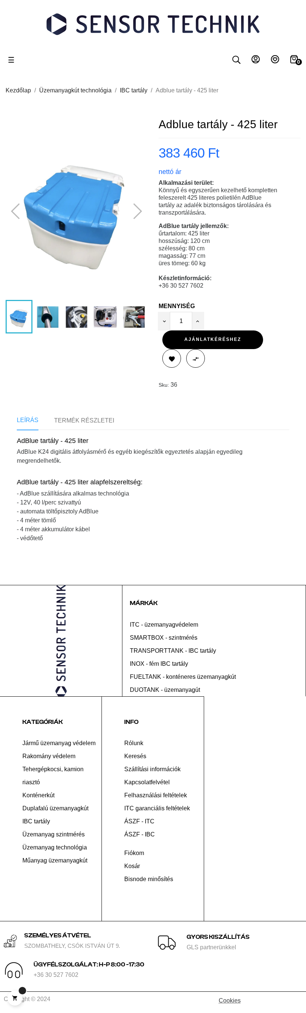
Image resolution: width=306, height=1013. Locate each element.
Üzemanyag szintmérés (53, 834)
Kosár (132, 866)
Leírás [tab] (27, 420)
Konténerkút (38, 795)
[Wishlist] (275, 61)
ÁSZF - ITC (139, 821)
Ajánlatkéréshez (212, 339)
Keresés (135, 756)
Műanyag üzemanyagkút (54, 860)
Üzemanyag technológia (54, 847)
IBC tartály (36, 821)
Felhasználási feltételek (155, 795)
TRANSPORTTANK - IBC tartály (173, 651)
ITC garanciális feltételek (157, 808)
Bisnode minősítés (148, 879)
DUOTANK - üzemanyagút (165, 690)
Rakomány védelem (48, 756)
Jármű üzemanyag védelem (59, 743)
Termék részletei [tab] (84, 420)
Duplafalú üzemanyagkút (55, 808)
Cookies (230, 1000)
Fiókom (134, 853)
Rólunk (133, 743)
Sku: (164, 385)
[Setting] (256, 61)
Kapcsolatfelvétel (147, 782)
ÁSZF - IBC (139, 834)
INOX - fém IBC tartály (159, 664)
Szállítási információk (152, 769)
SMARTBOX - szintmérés (163, 637)
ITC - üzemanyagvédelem (164, 624)
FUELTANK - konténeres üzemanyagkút (183, 677)
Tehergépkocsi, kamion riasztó (53, 775)
